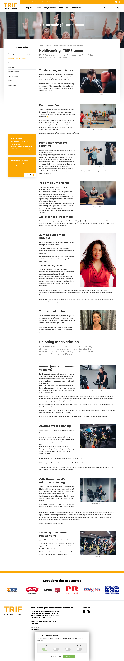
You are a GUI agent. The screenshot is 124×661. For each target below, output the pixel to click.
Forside (25, 2)
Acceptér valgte (56, 656)
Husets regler (12, 85)
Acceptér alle (69, 656)
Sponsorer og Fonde (57, 2)
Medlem (106, 8)
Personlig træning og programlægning (19, 54)
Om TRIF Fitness (13, 76)
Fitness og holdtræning (59, 45)
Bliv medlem (63, 8)
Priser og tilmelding (13, 71)
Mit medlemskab (78, 8)
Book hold (11, 67)
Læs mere (28, 175)
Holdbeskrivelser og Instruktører (17, 58)
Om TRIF (31, 2)
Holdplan (10, 63)
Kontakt (47, 2)
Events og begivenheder (46, 8)
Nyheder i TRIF (39, 2)
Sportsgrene (27, 8)
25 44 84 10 (35, 629)
